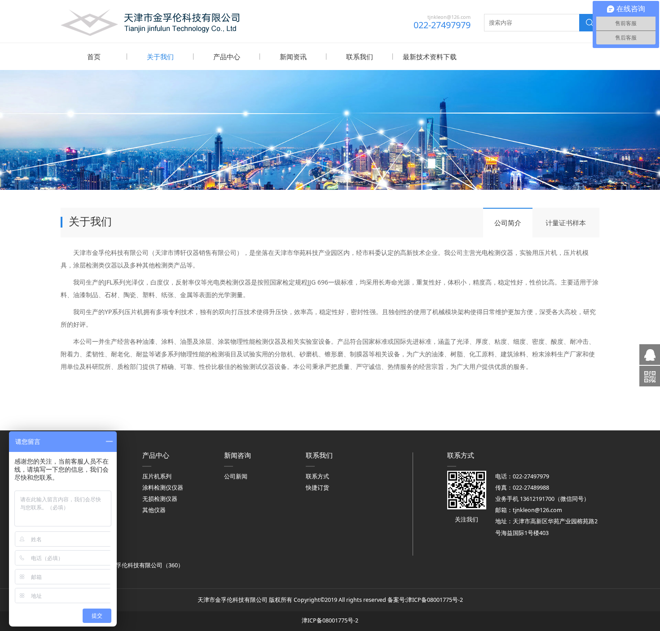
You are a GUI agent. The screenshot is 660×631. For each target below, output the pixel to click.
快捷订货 (317, 487)
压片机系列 (157, 476)
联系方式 (317, 476)
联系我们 (359, 56)
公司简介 (507, 222)
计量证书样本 (566, 222)
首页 (94, 56)
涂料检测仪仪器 (162, 487)
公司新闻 (235, 476)
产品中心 (226, 56)
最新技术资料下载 (430, 56)
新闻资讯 (293, 56)
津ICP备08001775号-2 (434, 600)
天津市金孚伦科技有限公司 (127, 565)
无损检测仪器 (159, 499)
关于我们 (160, 56)
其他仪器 (154, 510)
